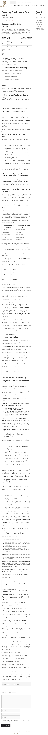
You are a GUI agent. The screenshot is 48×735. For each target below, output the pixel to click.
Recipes (27, 5)
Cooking (19, 2)
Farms (31, 5)
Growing (13, 2)
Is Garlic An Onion (39, 22)
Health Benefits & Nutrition (17, 5)
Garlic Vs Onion (39, 20)
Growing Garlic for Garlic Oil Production (11, 684)
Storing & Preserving (27, 2)
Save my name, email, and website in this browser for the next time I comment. (16, 721)
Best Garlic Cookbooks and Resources (11, 683)
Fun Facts (36, 5)
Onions (42, 5)
